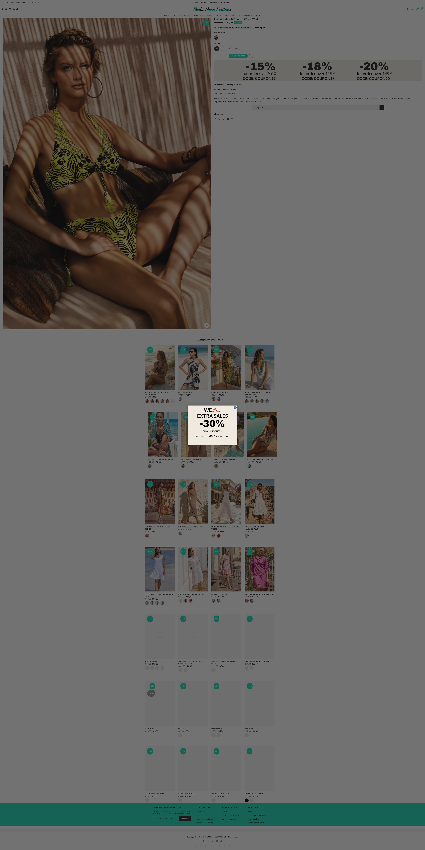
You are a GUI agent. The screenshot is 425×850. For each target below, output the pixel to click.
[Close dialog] (235, 407)
